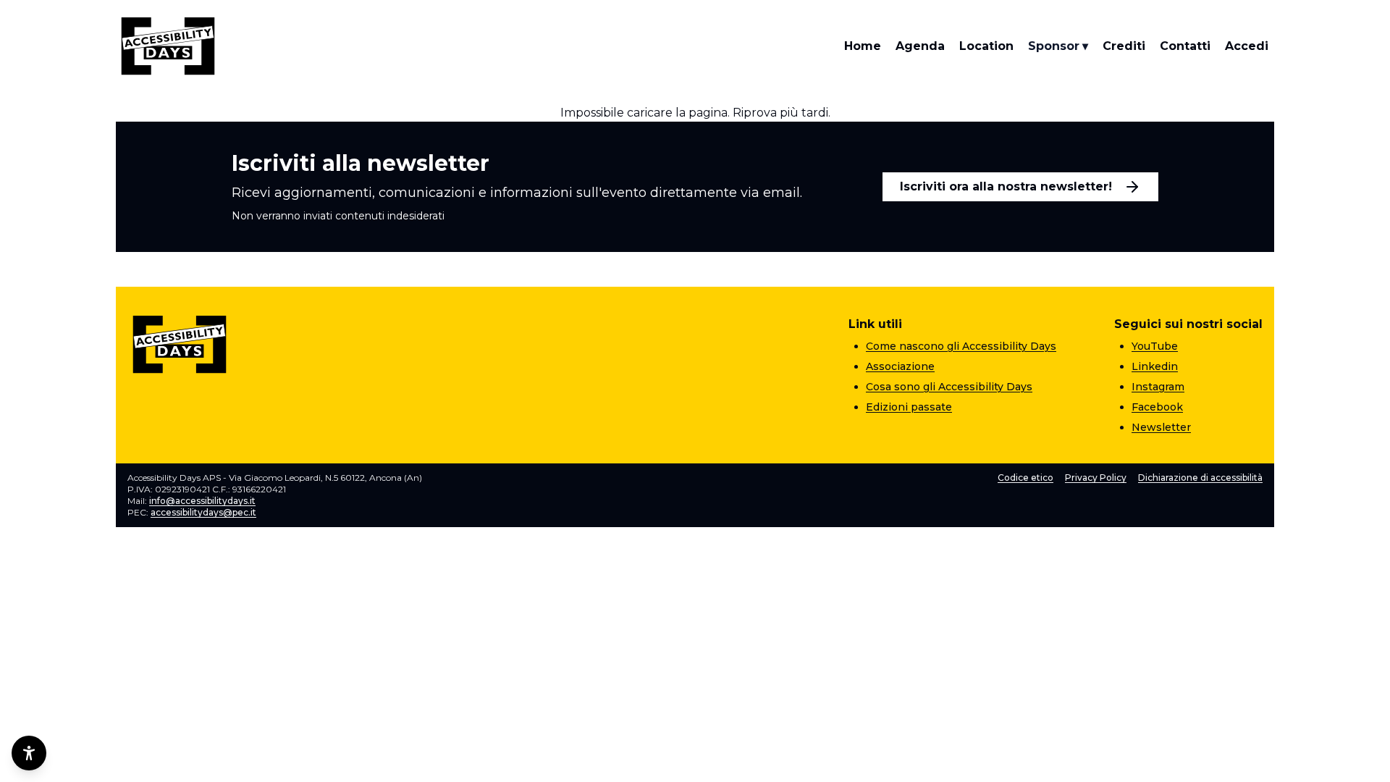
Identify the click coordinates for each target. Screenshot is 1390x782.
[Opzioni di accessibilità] (29, 753)
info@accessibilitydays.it (202, 500)
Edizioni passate (909, 406)
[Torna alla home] (168, 46)
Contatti (1185, 46)
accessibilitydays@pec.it (203, 512)
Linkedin (1155, 366)
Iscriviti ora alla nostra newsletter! (1006, 186)
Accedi (1246, 46)
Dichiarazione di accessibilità (1200, 477)
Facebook (1157, 406)
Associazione (900, 366)
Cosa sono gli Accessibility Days (949, 386)
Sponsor (1058, 46)
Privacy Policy (1095, 477)
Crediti (1124, 46)
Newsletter (1161, 427)
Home (862, 46)
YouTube (1155, 346)
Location (986, 46)
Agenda (920, 46)
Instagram (1158, 386)
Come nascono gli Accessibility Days (961, 346)
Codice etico (1025, 477)
